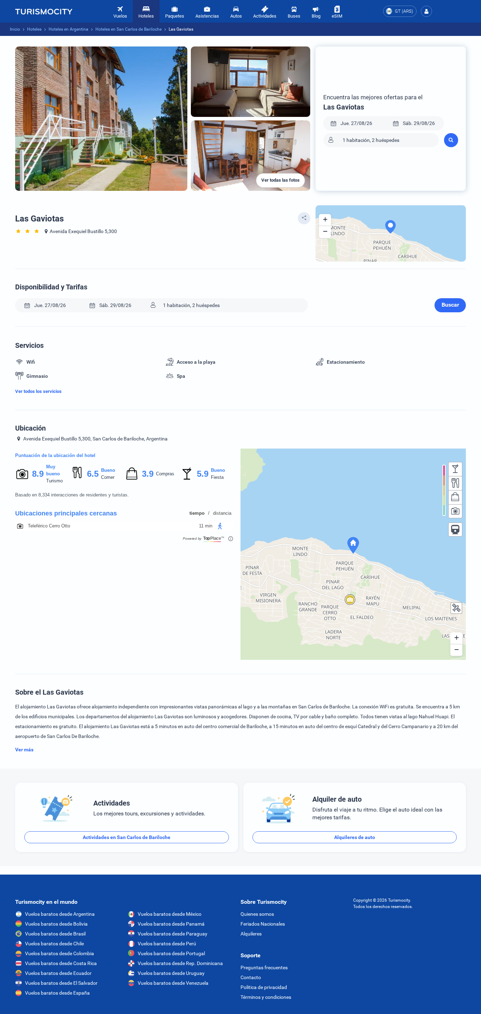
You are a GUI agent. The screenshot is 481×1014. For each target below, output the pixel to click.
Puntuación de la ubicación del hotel (55, 455)
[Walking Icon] (220, 526)
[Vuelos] (43, 11)
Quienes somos (257, 914)
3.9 (147, 473)
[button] (426, 11)
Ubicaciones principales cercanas (66, 513)
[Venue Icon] (20, 526)
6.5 (92, 473)
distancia (222, 513)
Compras (165, 473)
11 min (205, 525)
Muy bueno (53, 470)
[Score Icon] (22, 474)
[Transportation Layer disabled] (455, 529)
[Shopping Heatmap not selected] (455, 497)
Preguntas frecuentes (264, 967)
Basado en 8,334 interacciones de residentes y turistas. (72, 494)
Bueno (108, 470)
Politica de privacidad (264, 987)
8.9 (37, 473)
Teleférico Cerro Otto (49, 525)
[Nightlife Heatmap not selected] (455, 469)
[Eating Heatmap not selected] (455, 483)
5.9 (202, 473)
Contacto (251, 977)
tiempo (197, 513)
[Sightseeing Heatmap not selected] (455, 511)
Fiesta (217, 477)
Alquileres (251, 934)
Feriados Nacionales (263, 924)
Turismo (54, 480)
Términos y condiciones (266, 997)
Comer (107, 477)
